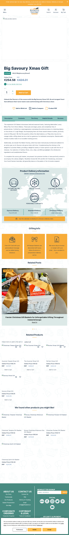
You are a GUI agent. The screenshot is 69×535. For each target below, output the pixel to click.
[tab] (8, 118)
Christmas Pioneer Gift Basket (55, 430)
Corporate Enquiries (8, 516)
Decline (34, 529)
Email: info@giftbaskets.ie (25, 504)
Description (8, 118)
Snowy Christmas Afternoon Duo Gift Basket (34, 431)
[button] (56, 10)
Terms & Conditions (25, 516)
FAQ (25, 497)
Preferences (19, 529)
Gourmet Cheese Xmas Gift (10, 361)
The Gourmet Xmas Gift (31, 361)
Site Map (8, 505)
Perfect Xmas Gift (52, 361)
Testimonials (8, 497)
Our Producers (8, 500)
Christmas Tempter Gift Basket (11, 430)
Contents (21, 118)
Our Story (8, 494)
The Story (34, 118)
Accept (49, 529)
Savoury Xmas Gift (7, 391)
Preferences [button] (39, 525)
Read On (34, 322)
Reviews (60, 118)
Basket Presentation (9, 502)
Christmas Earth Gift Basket (10, 459)
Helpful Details (47, 118)
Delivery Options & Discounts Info (34, 173)
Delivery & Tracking (25, 500)
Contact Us (25, 494)
